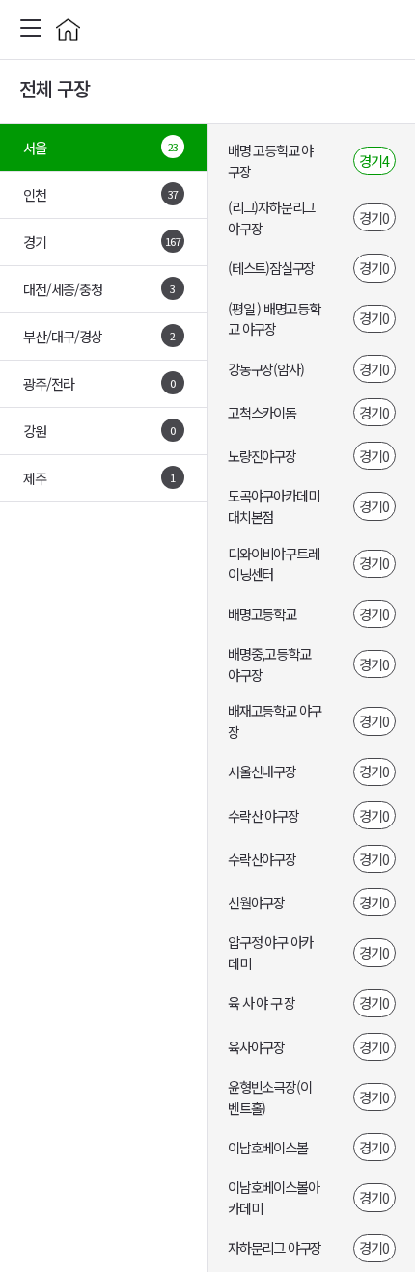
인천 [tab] (100, 194)
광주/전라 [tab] (99, 383)
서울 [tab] (100, 147)
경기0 (374, 217)
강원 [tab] (99, 430)
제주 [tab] (99, 478)
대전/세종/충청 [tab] (99, 289)
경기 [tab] (101, 241)
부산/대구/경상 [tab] (99, 336)
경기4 (374, 160)
